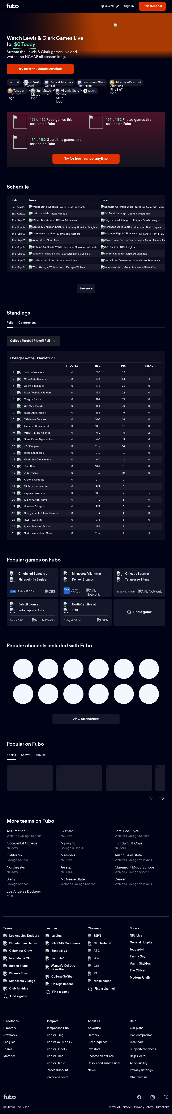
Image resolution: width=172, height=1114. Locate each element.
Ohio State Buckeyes (36, 379)
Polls (10, 322)
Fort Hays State (127, 831)
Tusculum (19, 90)
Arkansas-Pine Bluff (128, 82)
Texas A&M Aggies (35, 412)
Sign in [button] (129, 6)
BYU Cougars (31, 446)
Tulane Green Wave (35, 499)
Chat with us (138, 1077)
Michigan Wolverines (36, 486)
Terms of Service (119, 1107)
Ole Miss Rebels (33, 405)
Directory (162, 1107)
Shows (25, 755)
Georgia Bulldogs (34, 385)
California (14, 855)
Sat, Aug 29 (18, 213)
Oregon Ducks (32, 399)
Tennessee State (94, 82)
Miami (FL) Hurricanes (37, 432)
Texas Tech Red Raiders (37, 392)
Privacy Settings (141, 1070)
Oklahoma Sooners (35, 419)
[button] (152, 797)
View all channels (86, 719)
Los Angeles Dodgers (24, 891)
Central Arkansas (61, 82)
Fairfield (67, 831)
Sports (11, 755)
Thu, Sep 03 (19, 220)
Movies (40, 755)
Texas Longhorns (34, 452)
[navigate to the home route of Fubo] (12, 6)
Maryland (68, 843)
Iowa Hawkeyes (33, 519)
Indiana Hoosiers (34, 372)
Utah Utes (29, 466)
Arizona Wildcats (34, 479)
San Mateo (43, 90)
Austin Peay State (128, 855)
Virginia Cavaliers (34, 493)
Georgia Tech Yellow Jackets (41, 513)
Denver (120, 879)
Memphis (68, 855)
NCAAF (34, 82)
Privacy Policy (143, 1107)
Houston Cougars (34, 506)
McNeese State (73, 879)
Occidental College (22, 843)
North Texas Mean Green (38, 533)
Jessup (66, 867)
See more (86, 288)
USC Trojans (31, 472)
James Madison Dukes (37, 526)
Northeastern (17, 867)
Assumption (16, 831)
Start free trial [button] (152, 6)
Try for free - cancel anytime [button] (40, 69)
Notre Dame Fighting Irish (39, 439)
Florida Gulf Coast (129, 843)
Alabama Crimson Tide (37, 426)
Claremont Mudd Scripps (135, 867)
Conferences (27, 322)
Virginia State (70, 90)
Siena (11, 879)
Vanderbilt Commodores (38, 459)
